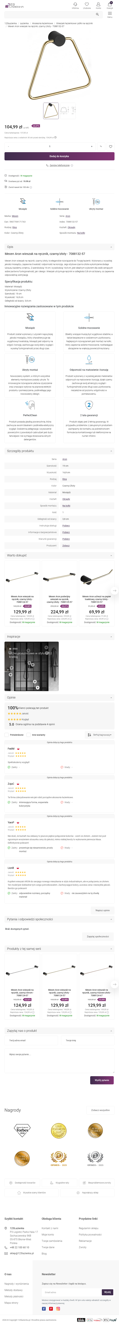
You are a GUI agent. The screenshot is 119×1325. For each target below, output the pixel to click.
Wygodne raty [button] (62, 1182)
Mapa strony (11, 1302)
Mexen (15, 216)
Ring (14, 227)
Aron (68, 216)
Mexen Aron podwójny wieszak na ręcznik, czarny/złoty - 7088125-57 (59, 599)
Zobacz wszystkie (100, 1110)
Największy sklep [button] (90, 1192)
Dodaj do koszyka (59, 156)
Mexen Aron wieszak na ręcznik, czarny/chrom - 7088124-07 (22, 993)
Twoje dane (48, 1247)
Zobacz (66, 545)
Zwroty (82, 1247)
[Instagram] (58, 1308)
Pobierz (66, 525)
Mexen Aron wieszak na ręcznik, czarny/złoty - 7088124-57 (22, 599)
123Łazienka (10, 23)
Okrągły (71, 227)
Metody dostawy (13, 1290)
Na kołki (81, 233)
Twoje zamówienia (52, 1240)
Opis (10, 247)
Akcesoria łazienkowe (42, 23)
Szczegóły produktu (20, 451)
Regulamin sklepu (88, 1228)
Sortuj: (96, 734)
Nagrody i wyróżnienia (16, 1283)
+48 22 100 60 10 (19, 1247)
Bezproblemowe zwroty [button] (99, 1182)
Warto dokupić (17, 555)
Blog (44, 1253)
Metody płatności (13, 1296)
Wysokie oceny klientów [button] (34, 1192)
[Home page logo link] (19, 5)
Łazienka (24, 23)
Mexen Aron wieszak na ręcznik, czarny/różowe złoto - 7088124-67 (96, 993)
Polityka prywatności (90, 1234)
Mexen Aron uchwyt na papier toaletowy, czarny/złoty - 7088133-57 (96, 599)
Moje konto (48, 1234)
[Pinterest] (51, 1308)
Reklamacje (85, 1240)
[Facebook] (44, 1308)
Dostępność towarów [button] (25, 1182)
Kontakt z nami (50, 1228)
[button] (110, 5)
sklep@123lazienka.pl (22, 1253)
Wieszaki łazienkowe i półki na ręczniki (74, 23)
